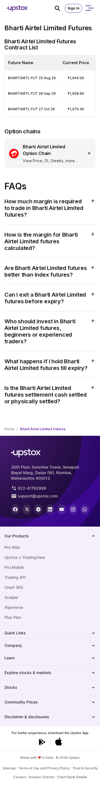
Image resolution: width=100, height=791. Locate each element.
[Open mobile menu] (89, 8)
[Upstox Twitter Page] (27, 509)
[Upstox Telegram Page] (38, 509)
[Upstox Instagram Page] (73, 509)
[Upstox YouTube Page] (62, 509)
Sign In (73, 8)
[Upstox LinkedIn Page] (50, 509)
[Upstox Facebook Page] (15, 509)
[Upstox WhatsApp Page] (85, 509)
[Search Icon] (60, 8)
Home (9, 429)
